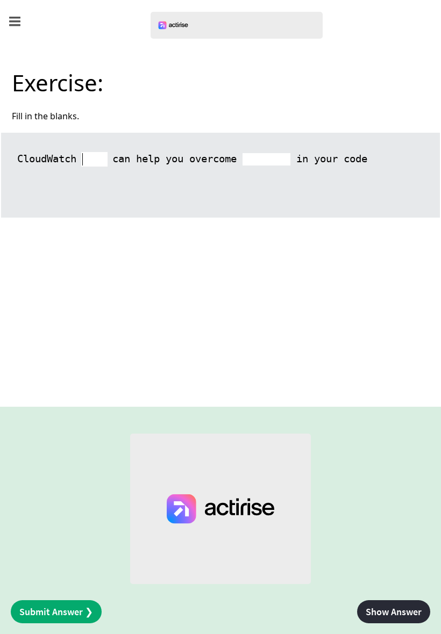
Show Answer (394, 612)
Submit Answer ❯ (56, 612)
